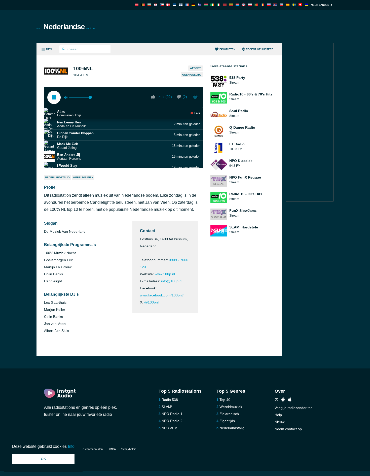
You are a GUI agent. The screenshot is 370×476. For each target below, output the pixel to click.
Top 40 (224, 400)
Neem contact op (288, 429)
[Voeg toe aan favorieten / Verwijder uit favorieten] (195, 98)
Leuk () (164, 97)
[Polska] (250, 5)
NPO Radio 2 (172, 421)
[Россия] (269, 5)
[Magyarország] (206, 5)
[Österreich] (136, 5)
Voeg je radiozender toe (294, 408)
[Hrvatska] (155, 5)
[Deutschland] (193, 5)
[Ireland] (212, 5)
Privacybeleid (128, 449)
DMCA (112, 449)
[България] (149, 5)
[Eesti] (174, 5)
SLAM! (167, 407)
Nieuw (279, 422)
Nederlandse (69, 26)
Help (278, 415)
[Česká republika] (162, 5)
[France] (187, 5)
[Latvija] (225, 5)
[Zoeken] (63, 49)
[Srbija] (275, 5)
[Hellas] (199, 5)
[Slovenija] (281, 5)
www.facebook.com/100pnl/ (161, 295)
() (184, 97)
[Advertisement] (242, 26)
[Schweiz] (300, 5)
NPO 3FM (169, 428)
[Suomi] (180, 5)
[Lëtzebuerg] (237, 5)
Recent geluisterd (259, 49)
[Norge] (243, 5)
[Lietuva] (231, 5)
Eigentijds (227, 421)
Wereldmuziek (83, 177)
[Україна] (306, 5)
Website (195, 68)
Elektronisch (229, 414)
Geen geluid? (191, 74)
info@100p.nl (171, 281)
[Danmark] (168, 5)
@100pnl (151, 302)
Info (71, 446)
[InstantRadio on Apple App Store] (290, 400)
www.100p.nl (165, 274)
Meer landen (320, 5)
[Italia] (218, 5)
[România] (262, 5)
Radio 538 (170, 400)
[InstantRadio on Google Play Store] (283, 400)
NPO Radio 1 (172, 414)
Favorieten (227, 49)
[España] (287, 5)
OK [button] (43, 459)
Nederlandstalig (57, 177)
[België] (143, 5)
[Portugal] (256, 5)
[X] (277, 400)
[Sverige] (294, 5)
